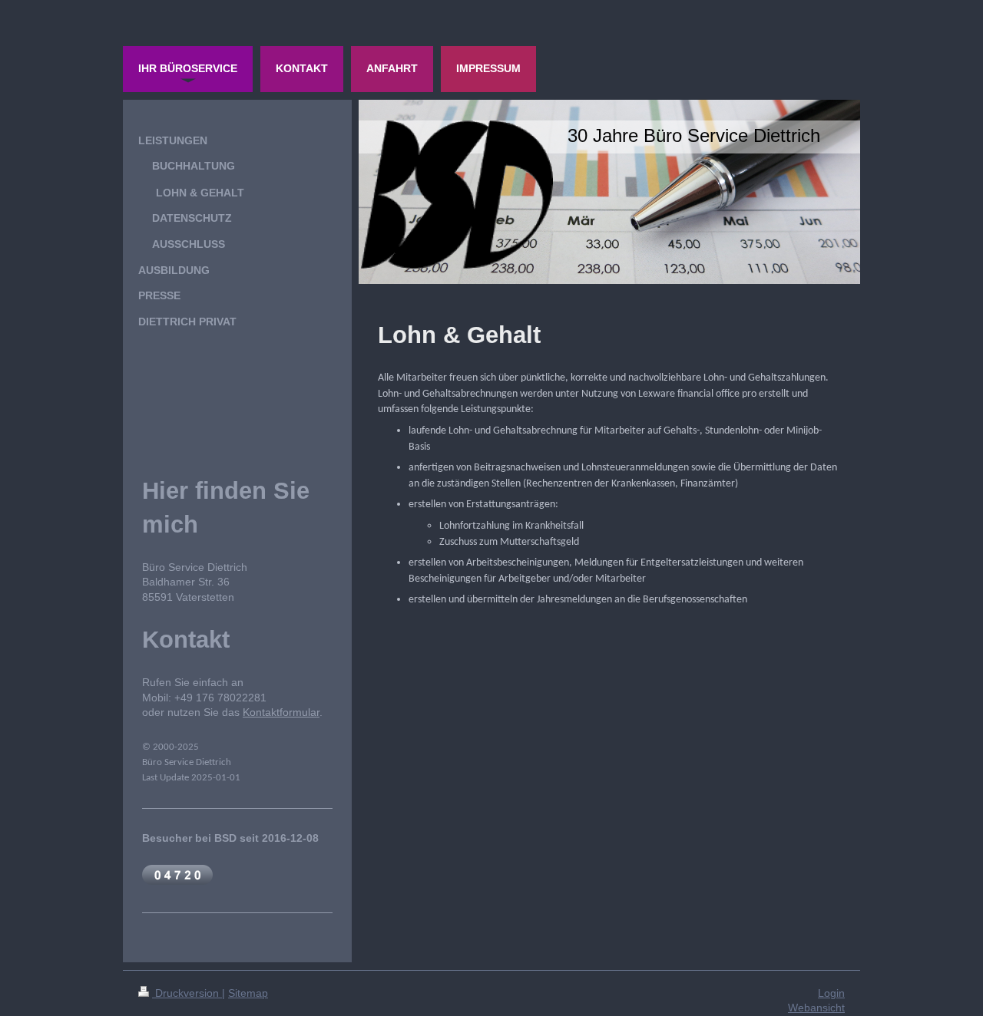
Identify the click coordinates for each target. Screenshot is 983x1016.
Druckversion (187, 993)
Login (831, 993)
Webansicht (816, 1007)
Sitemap (248, 993)
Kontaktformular (281, 712)
